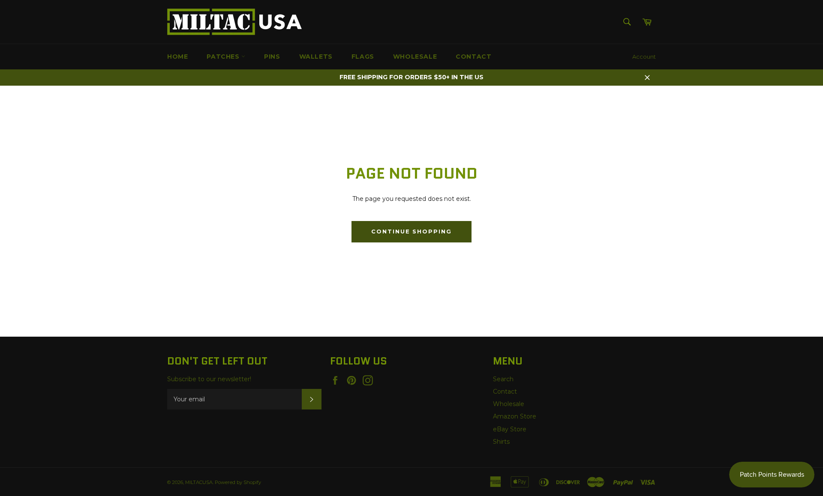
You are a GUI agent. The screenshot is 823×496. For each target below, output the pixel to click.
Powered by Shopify (238, 482)
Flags (362, 56)
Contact (473, 56)
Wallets (316, 56)
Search (503, 379)
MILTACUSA (199, 482)
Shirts (501, 441)
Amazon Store (514, 416)
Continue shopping (411, 231)
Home (177, 56)
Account (644, 56)
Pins (272, 56)
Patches (224, 56)
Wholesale (415, 56)
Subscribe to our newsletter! (209, 379)
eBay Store (509, 429)
